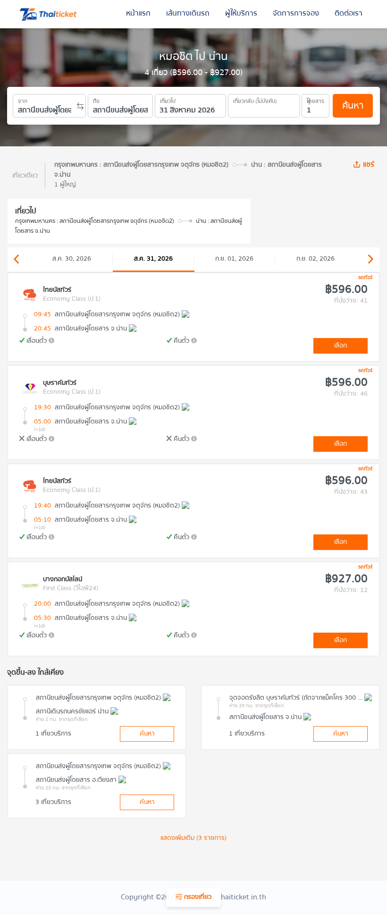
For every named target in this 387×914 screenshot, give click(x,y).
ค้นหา (352, 105)
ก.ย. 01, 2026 (234, 259)
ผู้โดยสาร (315, 99)
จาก (22, 99)
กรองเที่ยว (196, 897)
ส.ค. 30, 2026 (71, 259)
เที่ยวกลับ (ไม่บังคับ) (255, 99)
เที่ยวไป (168, 99)
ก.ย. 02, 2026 (315, 259)
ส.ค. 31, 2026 (153, 259)
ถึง (96, 99)
